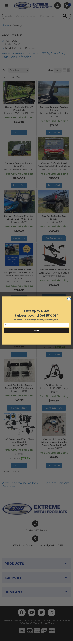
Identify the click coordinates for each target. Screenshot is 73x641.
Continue (36, 330)
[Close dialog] (69, 298)
